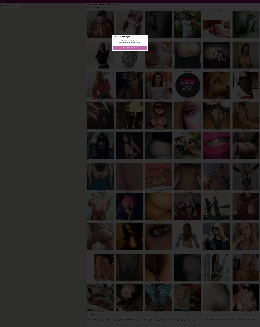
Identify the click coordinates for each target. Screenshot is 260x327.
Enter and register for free (130, 48)
